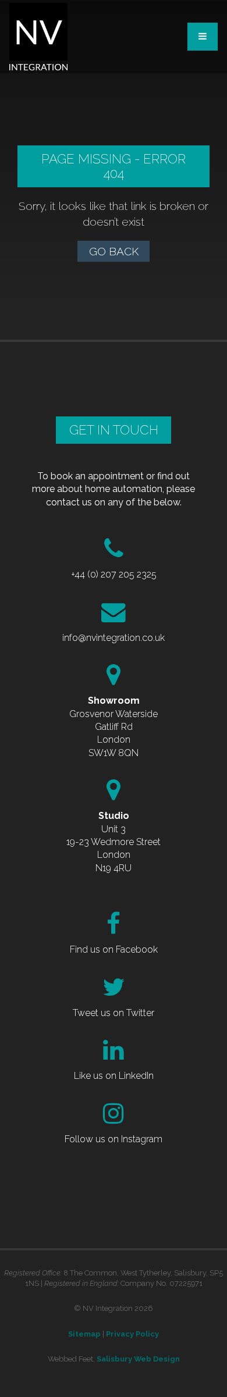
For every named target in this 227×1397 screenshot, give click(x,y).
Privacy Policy (132, 1334)
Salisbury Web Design (138, 1359)
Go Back (114, 251)
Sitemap (84, 1334)
